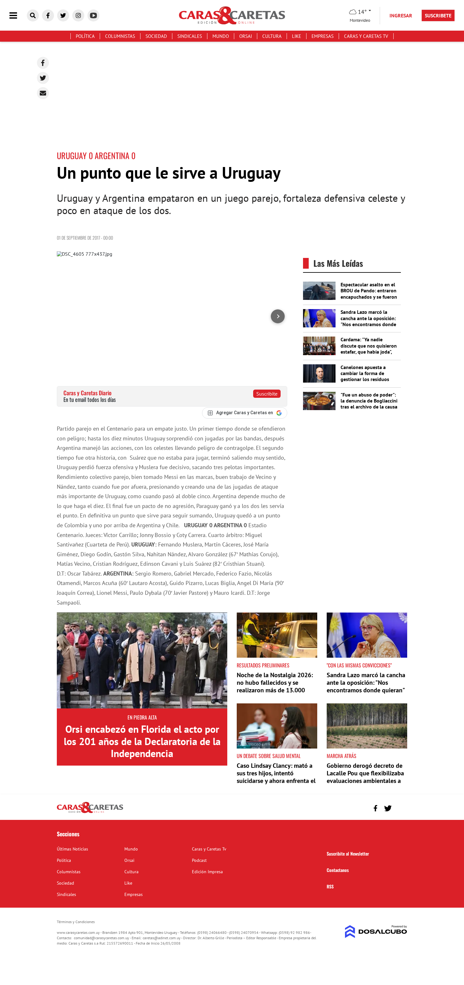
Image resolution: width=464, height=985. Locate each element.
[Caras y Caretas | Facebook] (48, 15)
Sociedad (156, 36)
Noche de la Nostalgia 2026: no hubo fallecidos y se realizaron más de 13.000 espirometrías (275, 686)
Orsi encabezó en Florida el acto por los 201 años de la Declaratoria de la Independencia (142, 741)
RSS (330, 886)
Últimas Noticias (72, 849)
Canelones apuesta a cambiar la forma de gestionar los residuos (365, 373)
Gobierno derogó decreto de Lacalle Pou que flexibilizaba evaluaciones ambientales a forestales (365, 776)
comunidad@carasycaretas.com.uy (101, 937)
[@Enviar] (43, 93)
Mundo (220, 36)
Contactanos (338, 870)
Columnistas (120, 36)
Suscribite (266, 394)
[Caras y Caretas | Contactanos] (400, 807)
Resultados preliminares (263, 665)
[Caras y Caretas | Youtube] (93, 15)
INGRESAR (401, 15)
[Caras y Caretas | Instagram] (78, 15)
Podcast (199, 860)
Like (296, 36)
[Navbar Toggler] (18, 15)
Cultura (272, 36)
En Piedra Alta (142, 717)
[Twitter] (43, 78)
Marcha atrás (341, 756)
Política (85, 36)
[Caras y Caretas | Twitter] (63, 15)
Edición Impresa (207, 872)
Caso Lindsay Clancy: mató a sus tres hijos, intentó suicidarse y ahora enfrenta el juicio (276, 776)
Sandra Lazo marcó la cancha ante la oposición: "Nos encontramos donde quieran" (368, 321)
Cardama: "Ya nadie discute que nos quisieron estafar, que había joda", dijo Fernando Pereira (369, 348)
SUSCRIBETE (438, 15)
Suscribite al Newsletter (348, 853)
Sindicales (189, 36)
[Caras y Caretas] (90, 812)
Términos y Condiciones (76, 921)
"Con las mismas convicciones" (359, 665)
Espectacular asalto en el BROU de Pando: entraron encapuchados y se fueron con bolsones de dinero (369, 293)
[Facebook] (43, 63)
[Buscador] (33, 15)
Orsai (245, 36)
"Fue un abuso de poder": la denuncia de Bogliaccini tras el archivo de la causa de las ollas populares (369, 403)
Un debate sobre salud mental (268, 756)
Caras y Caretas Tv (366, 36)
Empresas (323, 36)
